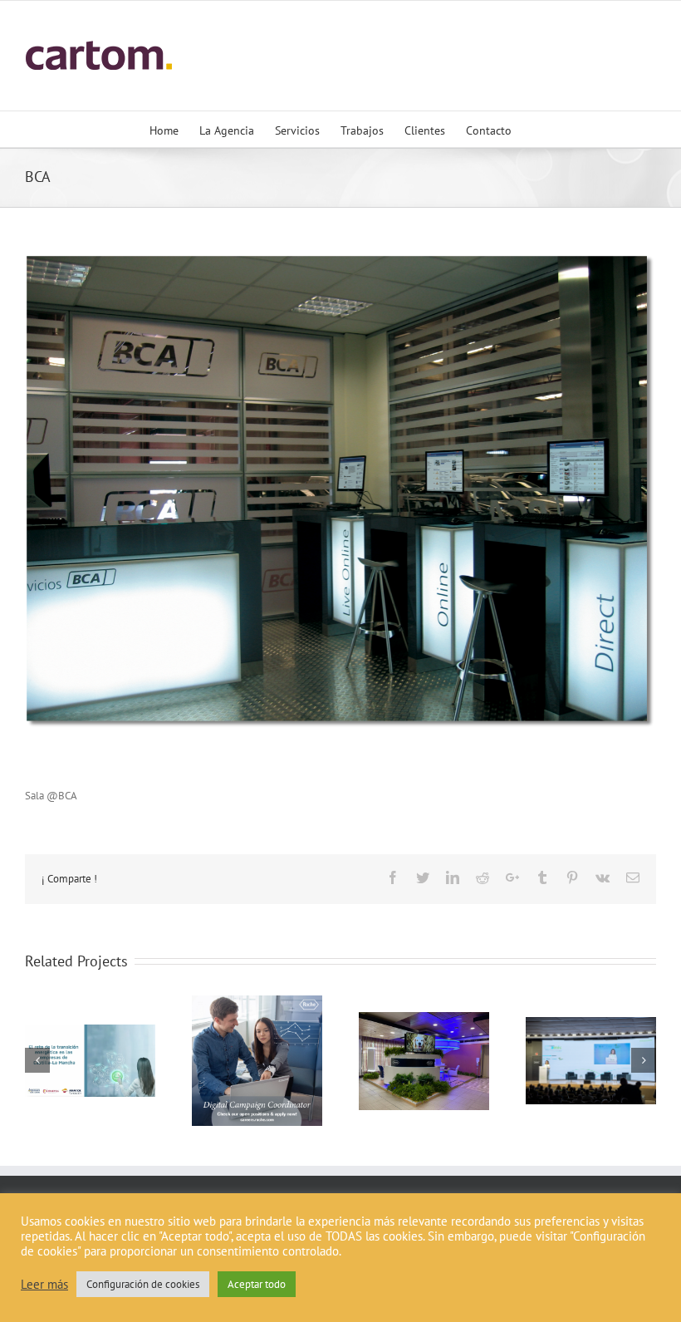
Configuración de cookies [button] (142, 1284)
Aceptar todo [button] (257, 1284)
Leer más (44, 1284)
